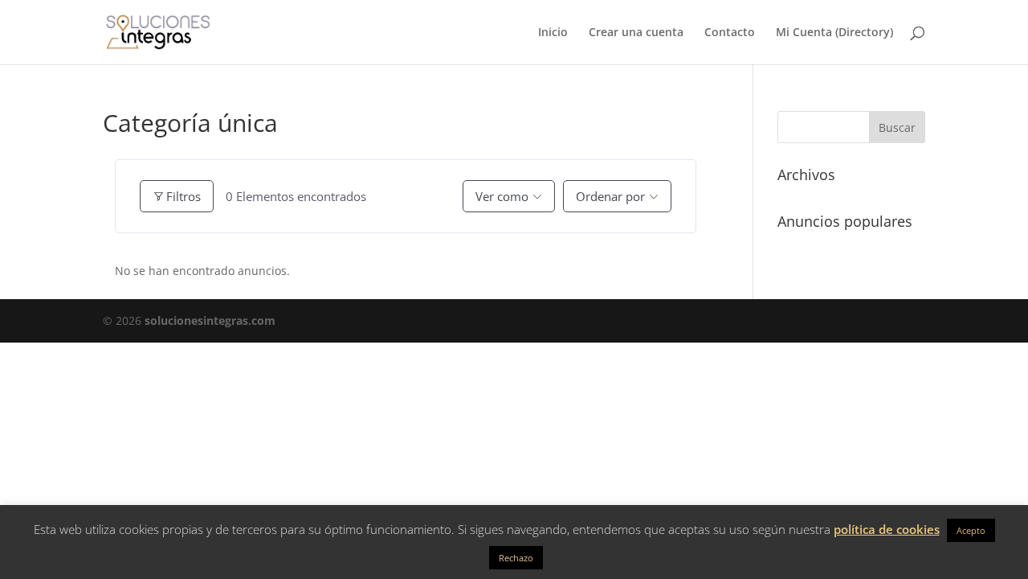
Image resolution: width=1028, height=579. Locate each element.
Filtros (183, 196)
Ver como (501, 196)
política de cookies (887, 529)
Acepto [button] (971, 530)
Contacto (729, 33)
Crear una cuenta (636, 33)
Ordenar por (610, 196)
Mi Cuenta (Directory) (834, 33)
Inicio (553, 33)
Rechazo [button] (516, 558)
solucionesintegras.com (210, 320)
